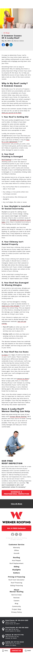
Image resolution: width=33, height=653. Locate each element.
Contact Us (16, 650)
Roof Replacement (16, 563)
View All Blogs (16, 504)
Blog (16, 603)
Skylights (16, 570)
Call (6, 650)
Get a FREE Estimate (16, 528)
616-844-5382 (23, 620)
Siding (16, 567)
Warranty (16, 547)
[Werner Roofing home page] (16, 517)
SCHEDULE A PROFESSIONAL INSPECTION (16, 493)
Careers (16, 600)
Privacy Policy (16, 612)
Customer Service (16, 544)
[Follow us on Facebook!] (12, 534)
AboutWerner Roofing (16, 591)
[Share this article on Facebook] (3, 45)
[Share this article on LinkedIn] (11, 45)
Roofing (16, 557)
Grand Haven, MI (11, 620)
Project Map (16, 609)
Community (16, 606)
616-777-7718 (19, 635)
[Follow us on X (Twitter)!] (16, 534)
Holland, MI (9, 635)
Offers (16, 550)
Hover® (16, 553)
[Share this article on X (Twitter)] (7, 45)
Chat (29, 650)
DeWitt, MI (9, 642)
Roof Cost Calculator (16, 580)
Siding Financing (16, 585)
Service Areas (16, 595)
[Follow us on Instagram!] (20, 534)
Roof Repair (16, 560)
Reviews (16, 597)
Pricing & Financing (16, 577)
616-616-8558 (23, 627)
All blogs (6, 33)
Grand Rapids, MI (11, 627)
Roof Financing (16, 582)
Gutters (16, 573)
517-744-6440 (19, 642)
